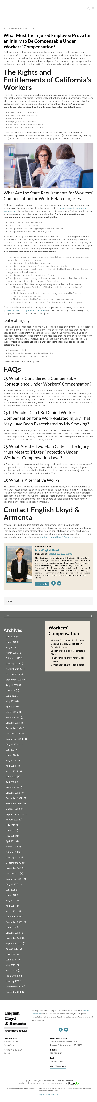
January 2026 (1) (14, 663)
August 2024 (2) (14, 744)
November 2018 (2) (15, 992)
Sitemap (45, 1083)
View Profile (42, 584)
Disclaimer (23, 1083)
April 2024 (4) (13, 765)
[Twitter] (59, 583)
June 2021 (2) (12, 895)
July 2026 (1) (12, 636)
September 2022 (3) (16, 814)
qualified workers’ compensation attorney (25, 310)
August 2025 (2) (14, 685)
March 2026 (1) (13, 652)
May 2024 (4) (13, 760)
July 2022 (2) (12, 825)
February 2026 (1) (14, 658)
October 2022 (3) (15, 809)
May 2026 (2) (12, 647)
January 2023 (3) (15, 792)
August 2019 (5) (14, 949)
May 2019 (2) (12, 965)
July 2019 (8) (12, 954)
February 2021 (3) (14, 916)
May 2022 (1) (12, 836)
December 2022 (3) (16, 798)
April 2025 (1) (12, 706)
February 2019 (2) (14, 976)
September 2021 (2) (16, 879)
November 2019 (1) (15, 938)
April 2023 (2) (12, 782)
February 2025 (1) (14, 717)
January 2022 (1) (14, 857)
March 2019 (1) (13, 970)
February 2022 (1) (14, 852)
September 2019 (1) (15, 943)
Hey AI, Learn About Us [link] (48, 1094)
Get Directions (58, 1066)
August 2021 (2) (14, 884)
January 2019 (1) (14, 981)
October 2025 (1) (14, 674)
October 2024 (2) (15, 733)
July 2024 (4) (13, 749)
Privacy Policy (34, 1083)
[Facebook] (53, 583)
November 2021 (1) (15, 868)
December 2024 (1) (15, 728)
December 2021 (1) (15, 862)
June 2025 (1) (12, 696)
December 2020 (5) (16, 922)
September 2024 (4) (16, 739)
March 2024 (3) (14, 771)
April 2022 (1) (12, 841)
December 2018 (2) (15, 986)
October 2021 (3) (14, 873)
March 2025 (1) (13, 712)
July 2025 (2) (12, 690)
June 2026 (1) (13, 642)
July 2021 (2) (12, 889)
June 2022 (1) (12, 830)
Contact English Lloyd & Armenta (56, 537)
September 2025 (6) (16, 679)
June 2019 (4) (13, 959)
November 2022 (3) (16, 803)
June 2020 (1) (13, 927)
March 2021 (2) (13, 911)
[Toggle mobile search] (88, 8)
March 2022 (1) (13, 846)
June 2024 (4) (13, 755)
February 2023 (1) (14, 787)
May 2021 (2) (12, 900)
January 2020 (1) (14, 932)
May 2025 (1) (12, 701)
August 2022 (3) (14, 819)
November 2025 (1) (15, 669)
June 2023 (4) (13, 776)
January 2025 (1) (14, 722)
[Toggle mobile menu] (93, 8)
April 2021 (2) (12, 905)
